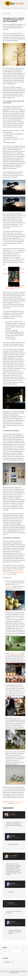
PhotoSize (9, 505)
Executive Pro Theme (13, 971)
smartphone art (17, 803)
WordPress (12, 972)
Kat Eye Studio (14, 3)
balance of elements (15, 653)
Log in (16, 972)
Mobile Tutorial (11, 801)
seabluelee (11, 855)
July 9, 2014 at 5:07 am (15, 885)
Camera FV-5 (12, 259)
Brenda (10, 814)
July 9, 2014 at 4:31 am (13, 857)
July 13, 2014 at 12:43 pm (15, 923)
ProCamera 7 (13, 250)
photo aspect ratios (15, 618)
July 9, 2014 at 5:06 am (15, 837)
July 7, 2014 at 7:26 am (13, 815)
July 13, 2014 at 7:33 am (13, 904)
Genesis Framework (23, 971)
